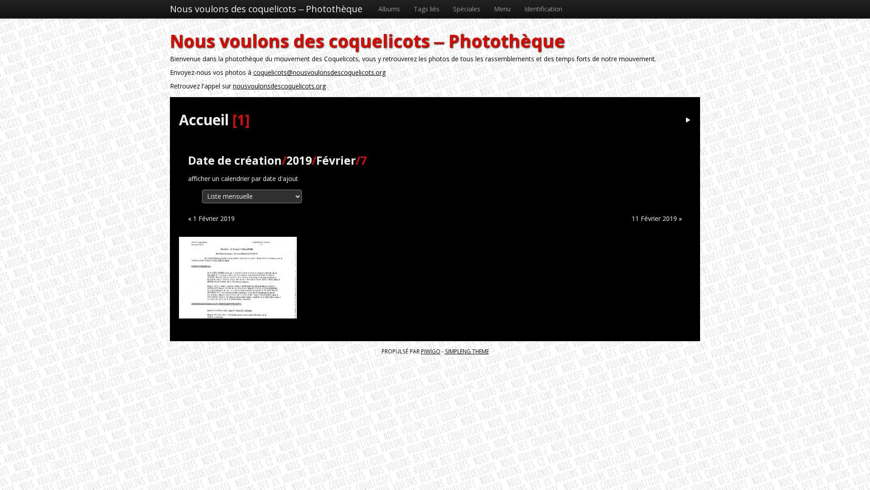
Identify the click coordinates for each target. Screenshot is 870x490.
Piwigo (430, 351)
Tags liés (427, 9)
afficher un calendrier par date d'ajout (243, 178)
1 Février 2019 (214, 218)
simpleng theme (467, 351)
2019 (299, 160)
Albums (389, 9)
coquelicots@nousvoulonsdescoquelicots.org (319, 72)
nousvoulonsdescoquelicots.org (279, 86)
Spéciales (466, 9)
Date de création (235, 160)
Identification (543, 9)
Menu (502, 9)
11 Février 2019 (654, 218)
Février (336, 160)
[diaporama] (688, 120)
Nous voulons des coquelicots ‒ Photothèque (266, 9)
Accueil (204, 119)
